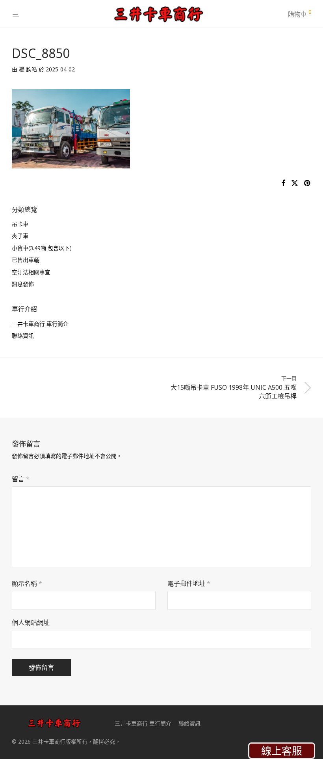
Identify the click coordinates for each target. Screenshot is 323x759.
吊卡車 (20, 224)
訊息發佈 (23, 284)
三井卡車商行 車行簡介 (40, 323)
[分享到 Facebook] (283, 183)
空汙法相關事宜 (31, 272)
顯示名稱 (27, 583)
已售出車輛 (25, 260)
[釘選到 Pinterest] (307, 183)
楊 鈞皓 (28, 69)
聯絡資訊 (23, 335)
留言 (21, 479)
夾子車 (20, 235)
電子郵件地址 (188, 583)
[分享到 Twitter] (294, 183)
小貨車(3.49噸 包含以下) (42, 248)
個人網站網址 (31, 622)
